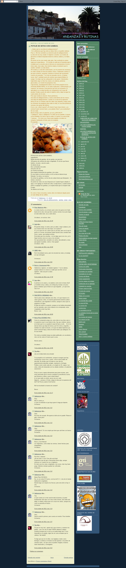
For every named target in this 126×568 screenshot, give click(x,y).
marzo (83, 156)
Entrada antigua (68, 557)
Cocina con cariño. (84, 266)
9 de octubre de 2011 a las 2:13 (43, 490)
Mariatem (81, 324)
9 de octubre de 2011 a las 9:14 (43, 548)
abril (82, 153)
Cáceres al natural (84, 214)
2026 (80, 83)
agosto (83, 144)
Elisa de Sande (83, 226)
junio (82, 149)
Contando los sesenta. (85, 286)
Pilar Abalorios (39, 207)
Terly (80, 247)
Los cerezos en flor (84, 319)
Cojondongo (82, 207)
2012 (80, 107)
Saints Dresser (83, 329)
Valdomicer (37, 396)
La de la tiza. (82, 308)
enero (82, 160)
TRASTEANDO (83, 334)
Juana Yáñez (82, 231)
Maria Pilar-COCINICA (41, 318)
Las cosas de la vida (84, 233)
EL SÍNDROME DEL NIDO (88, 195)
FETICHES (82, 185)
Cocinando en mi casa (85, 274)
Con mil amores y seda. (85, 212)
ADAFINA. (83, 129)
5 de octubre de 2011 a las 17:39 (43, 277)
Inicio (52, 557)
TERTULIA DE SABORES (86, 253)
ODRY (36, 250)
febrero (83, 158)
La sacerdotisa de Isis (85, 310)
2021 (80, 86)
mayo (82, 151)
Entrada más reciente (34, 557)
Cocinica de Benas (84, 276)
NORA (80, 327)
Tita (35, 351)
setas (69, 200)
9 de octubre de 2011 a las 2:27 (43, 521)
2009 (80, 166)
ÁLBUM (81, 187)
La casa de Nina (83, 303)
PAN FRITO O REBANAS (41, 295)
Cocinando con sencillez (86, 271)
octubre (83, 116)
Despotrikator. (83, 217)
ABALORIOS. (83, 262)
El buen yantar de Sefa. (85, 288)
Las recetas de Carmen (85, 317)
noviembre (84, 114)
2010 (80, 163)
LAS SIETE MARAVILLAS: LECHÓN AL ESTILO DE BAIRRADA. (88, 133)
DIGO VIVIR (82, 219)
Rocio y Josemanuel (40, 265)
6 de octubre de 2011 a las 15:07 (43, 292)
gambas (61, 200)
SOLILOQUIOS (83, 245)
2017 (80, 95)
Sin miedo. (82, 242)
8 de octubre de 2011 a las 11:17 (43, 393)
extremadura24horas (84, 176)
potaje (66, 200)
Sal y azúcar (82, 331)
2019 (80, 90)
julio (82, 146)
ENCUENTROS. (84, 122)
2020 (80, 88)
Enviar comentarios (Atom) (43, 561)
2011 (80, 109)
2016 (80, 98)
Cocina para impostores (85, 269)
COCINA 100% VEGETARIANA (88, 264)
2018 (80, 93)
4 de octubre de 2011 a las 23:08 (43, 247)
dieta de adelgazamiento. (51, 200)
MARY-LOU (82, 322)
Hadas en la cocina (84, 296)
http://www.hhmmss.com (86, 179)
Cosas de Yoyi (85, 194)
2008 (80, 168)
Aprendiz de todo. (84, 205)
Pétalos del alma (83, 236)
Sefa (35, 224)
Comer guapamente (84, 279)
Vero (35, 280)
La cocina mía (83, 305)
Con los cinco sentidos (85, 209)
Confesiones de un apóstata (87, 283)
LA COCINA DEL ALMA (85, 301)
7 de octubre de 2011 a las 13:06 (43, 348)
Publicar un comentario (36, 551)
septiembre (84, 142)
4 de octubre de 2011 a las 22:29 (43, 221)
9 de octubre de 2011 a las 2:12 (43, 407)
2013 (80, 105)
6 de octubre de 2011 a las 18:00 (43, 314)
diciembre (84, 111)
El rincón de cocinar (84, 291)
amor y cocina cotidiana (85, 336)
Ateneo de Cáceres (84, 174)
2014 (80, 102)
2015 (80, 100)
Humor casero (83, 298)
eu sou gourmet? (83, 255)
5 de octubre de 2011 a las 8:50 (43, 262)
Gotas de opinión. (84, 228)
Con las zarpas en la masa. (86, 281)
